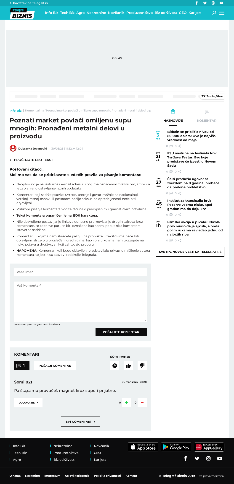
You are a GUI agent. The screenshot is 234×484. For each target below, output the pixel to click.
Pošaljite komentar (121, 332)
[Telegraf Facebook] (197, 3)
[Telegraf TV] (221, 3)
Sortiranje (120, 356)
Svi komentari (80, 421)
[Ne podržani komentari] (142, 365)
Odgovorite (28, 402)
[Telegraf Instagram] (213, 3)
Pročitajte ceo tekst (31, 159)
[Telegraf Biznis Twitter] (205, 3)
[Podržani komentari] (128, 365)
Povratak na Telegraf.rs (30, 3)
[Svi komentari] (114, 365)
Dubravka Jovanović (32, 148)
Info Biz (15, 110)
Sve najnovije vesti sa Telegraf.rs (190, 252)
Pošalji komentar (55, 366)
